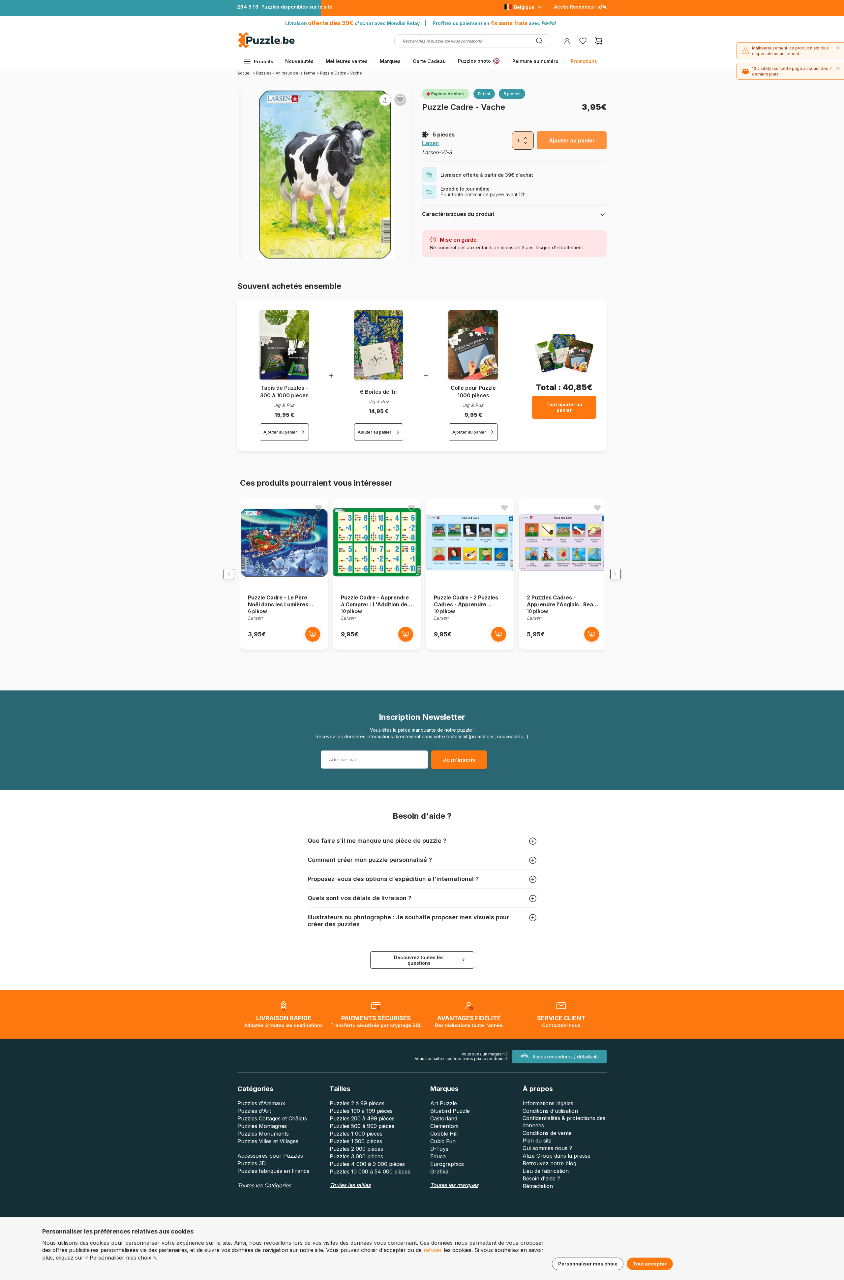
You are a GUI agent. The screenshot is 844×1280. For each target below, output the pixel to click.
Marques (390, 61)
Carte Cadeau (429, 61)
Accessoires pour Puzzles (270, 1155)
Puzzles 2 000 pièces (356, 1148)
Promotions (584, 61)
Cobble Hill (444, 1133)
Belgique (524, 7)
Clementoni (444, 1126)
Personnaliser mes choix (587, 1263)
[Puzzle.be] (266, 47)
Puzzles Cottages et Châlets (272, 1118)
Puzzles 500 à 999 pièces (362, 1126)
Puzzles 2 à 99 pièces (357, 1103)
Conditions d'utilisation (550, 1111)
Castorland (443, 1118)
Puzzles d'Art (254, 1111)
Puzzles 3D (251, 1163)
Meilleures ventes (347, 61)
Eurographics (447, 1164)
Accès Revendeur (574, 7)
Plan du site (537, 1140)
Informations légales (548, 1103)
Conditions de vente (547, 1133)
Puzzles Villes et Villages (267, 1141)
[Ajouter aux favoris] (400, 99)
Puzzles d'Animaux (261, 1103)
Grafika (439, 1171)
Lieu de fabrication (546, 1171)
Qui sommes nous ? (547, 1148)
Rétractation (538, 1186)
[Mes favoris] (583, 41)
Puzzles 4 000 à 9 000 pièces (367, 1164)
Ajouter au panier (572, 140)
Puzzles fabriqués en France (273, 1171)
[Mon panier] (599, 41)
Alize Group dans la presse (556, 1155)
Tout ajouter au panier (564, 407)
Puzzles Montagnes (262, 1126)
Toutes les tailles (350, 1185)
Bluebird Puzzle (450, 1111)
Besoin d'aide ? (541, 1178)
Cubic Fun (443, 1141)
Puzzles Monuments (263, 1133)
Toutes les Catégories (264, 1185)
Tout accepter (650, 1263)
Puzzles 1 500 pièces (356, 1141)
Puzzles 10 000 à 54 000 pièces (370, 1171)
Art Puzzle (443, 1103)
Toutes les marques (454, 1185)
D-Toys (439, 1148)
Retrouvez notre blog (549, 1163)
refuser (433, 1250)
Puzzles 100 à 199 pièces (361, 1111)
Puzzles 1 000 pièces (356, 1133)
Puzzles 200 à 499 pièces (362, 1118)
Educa (438, 1156)
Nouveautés (299, 61)
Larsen (430, 143)
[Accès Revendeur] (602, 9)
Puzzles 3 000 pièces (356, 1156)
